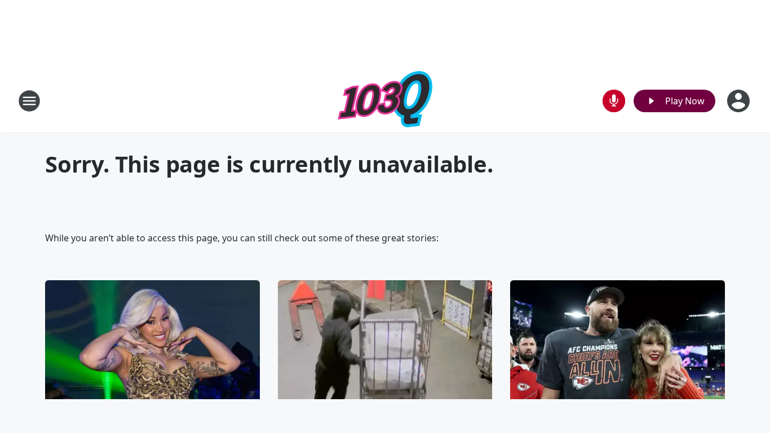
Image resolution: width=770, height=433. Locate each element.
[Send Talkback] (614, 101)
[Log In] (739, 101)
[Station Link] (385, 100)
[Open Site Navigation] (29, 101)
